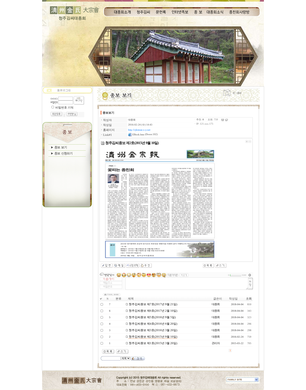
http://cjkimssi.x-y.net (139, 130)
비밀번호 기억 (64, 107)
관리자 (216, 343)
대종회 (132, 120)
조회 (249, 298)
